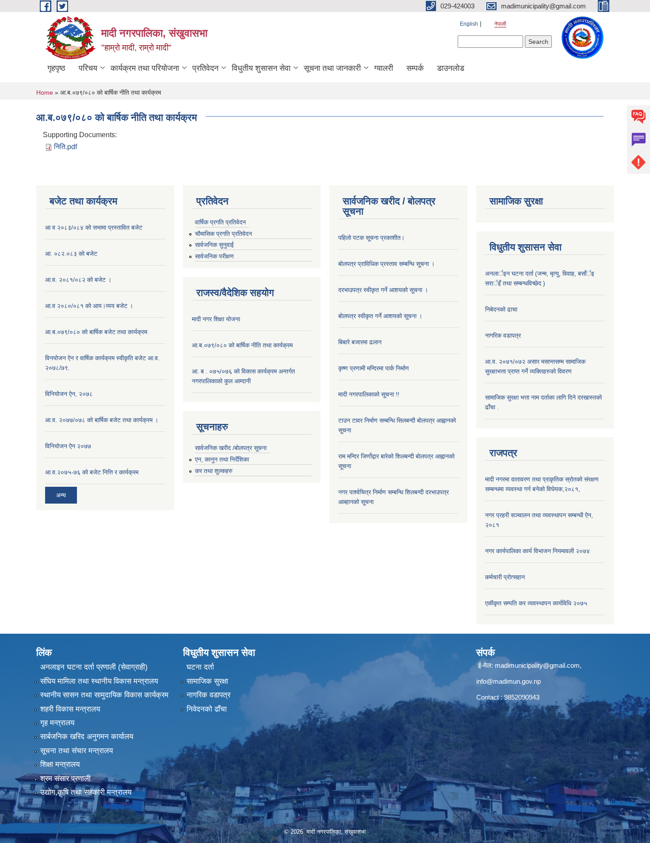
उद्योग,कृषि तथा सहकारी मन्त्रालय (85, 792)
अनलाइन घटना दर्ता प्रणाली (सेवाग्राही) (94, 667)
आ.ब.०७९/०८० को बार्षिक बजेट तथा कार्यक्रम (96, 331)
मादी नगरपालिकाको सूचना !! (368, 394)
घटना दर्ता (200, 667)
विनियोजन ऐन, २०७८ (69, 393)
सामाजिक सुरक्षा (207, 681)
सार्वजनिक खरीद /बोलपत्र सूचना (231, 447)
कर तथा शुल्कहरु (214, 470)
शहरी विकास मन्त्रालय (70, 709)
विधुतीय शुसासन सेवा (261, 68)
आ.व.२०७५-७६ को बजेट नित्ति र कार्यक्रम (91, 472)
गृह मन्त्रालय (57, 723)
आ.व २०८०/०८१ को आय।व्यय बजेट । (89, 305)
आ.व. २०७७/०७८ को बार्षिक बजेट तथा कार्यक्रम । (101, 419)
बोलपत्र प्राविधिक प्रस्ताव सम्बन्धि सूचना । (386, 263)
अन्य (61, 495)
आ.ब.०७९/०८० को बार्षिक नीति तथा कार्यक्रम (242, 345)
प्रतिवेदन (205, 68)
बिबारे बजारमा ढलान (360, 342)
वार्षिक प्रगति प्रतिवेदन (220, 222)
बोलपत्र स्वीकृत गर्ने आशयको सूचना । (380, 315)
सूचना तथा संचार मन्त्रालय (76, 751)
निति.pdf (65, 146)
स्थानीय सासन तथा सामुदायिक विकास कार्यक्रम (104, 695)
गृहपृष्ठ (56, 68)
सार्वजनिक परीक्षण (214, 256)
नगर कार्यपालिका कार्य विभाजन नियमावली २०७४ (537, 550)
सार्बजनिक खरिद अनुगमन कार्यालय (86, 736)
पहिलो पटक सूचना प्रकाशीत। (371, 237)
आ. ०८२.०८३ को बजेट (71, 253)
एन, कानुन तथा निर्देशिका (222, 459)
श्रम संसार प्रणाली (65, 778)
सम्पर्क (415, 68)
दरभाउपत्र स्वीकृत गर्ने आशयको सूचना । (383, 289)
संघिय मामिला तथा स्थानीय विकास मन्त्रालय (99, 681)
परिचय (88, 68)
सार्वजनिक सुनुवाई (214, 244)
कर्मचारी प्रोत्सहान (505, 577)
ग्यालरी (383, 68)
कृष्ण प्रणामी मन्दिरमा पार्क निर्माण (373, 368)
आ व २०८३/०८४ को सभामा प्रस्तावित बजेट (93, 227)
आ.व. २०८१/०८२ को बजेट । (78, 279)
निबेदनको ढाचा (501, 309)
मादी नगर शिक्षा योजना (216, 319)
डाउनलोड (450, 68)
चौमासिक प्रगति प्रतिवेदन (223, 233)
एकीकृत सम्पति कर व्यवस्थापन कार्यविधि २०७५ (536, 603)
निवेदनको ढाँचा (207, 709)
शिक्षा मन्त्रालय (60, 764)
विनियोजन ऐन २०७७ (68, 446)
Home (44, 92)
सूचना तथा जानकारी (332, 68)
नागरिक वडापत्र (503, 335)
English (469, 24)
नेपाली (500, 24)
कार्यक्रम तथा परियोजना (145, 68)
